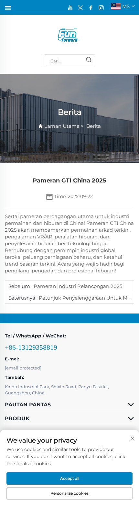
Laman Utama (62, 126)
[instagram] (101, 7)
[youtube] (70, 7)
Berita (93, 126)
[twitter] (80, 7)
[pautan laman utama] (69, 35)
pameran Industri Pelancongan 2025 (77, 286)
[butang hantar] (88, 61)
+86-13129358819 (31, 347)
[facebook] (90, 7)
